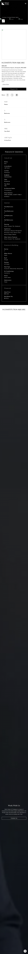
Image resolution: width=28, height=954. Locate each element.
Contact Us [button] (14, 818)
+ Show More (5, 84)
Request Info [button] (14, 89)
